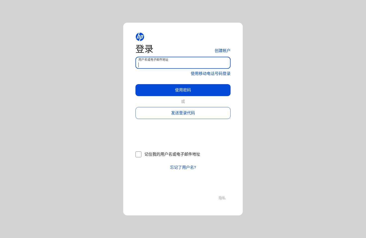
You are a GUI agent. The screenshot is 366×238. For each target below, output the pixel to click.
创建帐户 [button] (223, 50)
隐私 (222, 198)
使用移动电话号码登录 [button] (211, 73)
